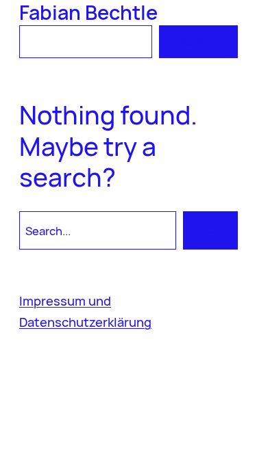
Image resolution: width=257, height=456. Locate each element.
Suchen (198, 41)
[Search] (210, 230)
